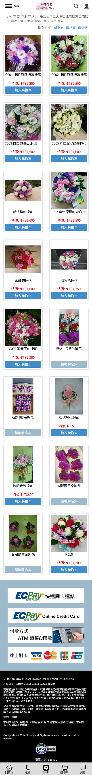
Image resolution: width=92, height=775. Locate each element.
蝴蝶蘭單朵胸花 (69, 485)
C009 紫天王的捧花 (23, 348)
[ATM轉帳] (46, 635)
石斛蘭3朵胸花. (23, 417)
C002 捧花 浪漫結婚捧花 (69, 74)
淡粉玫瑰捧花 (23, 485)
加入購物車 (23, 90)
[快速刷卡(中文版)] (46, 595)
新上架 (59, 27)
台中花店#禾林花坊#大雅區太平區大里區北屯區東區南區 (47, 16)
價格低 (83, 27)
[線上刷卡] (46, 654)
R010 (69, 554)
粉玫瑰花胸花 (69, 417)
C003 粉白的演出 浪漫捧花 (24, 143)
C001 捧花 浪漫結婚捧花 (23, 74)
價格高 (71, 27)
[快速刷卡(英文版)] (46, 615)
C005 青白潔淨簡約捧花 (69, 143)
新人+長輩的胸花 (69, 348)
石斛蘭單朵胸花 (23, 554)
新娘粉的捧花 (23, 211)
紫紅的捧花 (23, 280)
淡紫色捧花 (69, 280)
